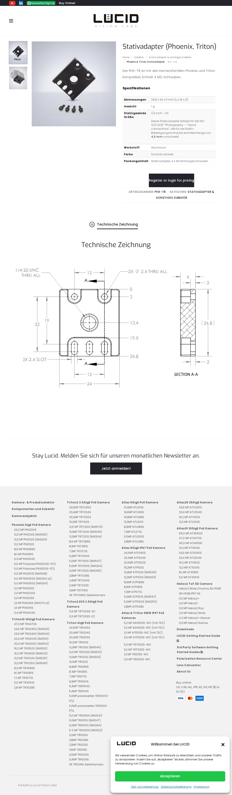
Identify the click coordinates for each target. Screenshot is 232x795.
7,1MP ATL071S (133, 532)
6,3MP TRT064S (79, 556)
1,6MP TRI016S (78, 750)
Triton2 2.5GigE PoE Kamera (88, 502)
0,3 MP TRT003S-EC (82, 616)
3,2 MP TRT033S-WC (137, 649)
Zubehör (139, 57)
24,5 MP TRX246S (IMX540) (32, 634)
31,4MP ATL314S (134, 507)
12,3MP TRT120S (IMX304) (85, 536)
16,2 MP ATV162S (189, 517)
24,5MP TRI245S (79, 628)
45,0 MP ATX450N (190, 543)
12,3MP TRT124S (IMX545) (85, 532)
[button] (223, 744)
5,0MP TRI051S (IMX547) (85, 720)
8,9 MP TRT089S (79, 541)
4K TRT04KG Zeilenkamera (87, 595)
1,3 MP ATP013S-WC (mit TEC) (143, 633)
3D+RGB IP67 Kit (189, 593)
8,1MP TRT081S (78, 546)
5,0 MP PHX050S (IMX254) (31, 583)
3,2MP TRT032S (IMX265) (85, 571)
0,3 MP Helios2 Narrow (193, 623)
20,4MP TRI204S (79, 633)
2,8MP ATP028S (134, 607)
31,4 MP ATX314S (189, 548)
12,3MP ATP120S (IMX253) (140, 577)
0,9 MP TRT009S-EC (82, 611)
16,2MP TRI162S (78, 642)
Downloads (185, 629)
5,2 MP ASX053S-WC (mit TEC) (144, 623)
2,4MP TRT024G (79, 580)
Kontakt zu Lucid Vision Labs (37, 785)
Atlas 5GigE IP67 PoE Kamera (143, 548)
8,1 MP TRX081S (24, 673)
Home (126, 57)
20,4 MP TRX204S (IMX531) (31, 639)
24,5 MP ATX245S (190, 553)
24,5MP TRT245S (80, 507)
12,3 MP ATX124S (189, 567)
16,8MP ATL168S (134, 517)
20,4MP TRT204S (80, 512)
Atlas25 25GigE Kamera (195, 502)
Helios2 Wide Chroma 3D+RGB (200, 588)
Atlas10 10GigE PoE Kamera (197, 528)
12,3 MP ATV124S (189, 522)
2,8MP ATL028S (134, 541)
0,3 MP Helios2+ (189, 598)
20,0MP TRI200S (79, 637)
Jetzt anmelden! (116, 468)
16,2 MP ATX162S (189, 562)
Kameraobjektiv (24, 516)
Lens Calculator (189, 665)
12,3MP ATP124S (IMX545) (140, 572)
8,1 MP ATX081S (188, 572)
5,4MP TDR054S (79, 686)
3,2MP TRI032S (78, 735)
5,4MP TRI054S (79, 691)
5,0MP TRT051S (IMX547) (85, 561)
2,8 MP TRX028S (24, 687)
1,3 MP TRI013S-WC (136, 654)
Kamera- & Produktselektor (33, 502)
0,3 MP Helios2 (188, 603)
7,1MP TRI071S (78, 676)
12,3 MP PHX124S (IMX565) (30, 534)
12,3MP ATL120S (133, 522)
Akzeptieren (170, 776)
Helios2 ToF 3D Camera (194, 584)
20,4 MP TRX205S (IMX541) (31, 644)
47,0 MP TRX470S (25, 624)
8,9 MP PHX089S (24, 549)
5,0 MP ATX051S (189, 577)
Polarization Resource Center (199, 659)
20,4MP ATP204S (135, 558)
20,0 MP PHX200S (25, 530)
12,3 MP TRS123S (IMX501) (85, 652)
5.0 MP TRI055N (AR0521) (85, 730)
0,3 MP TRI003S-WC (137, 659)
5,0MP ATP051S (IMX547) (140, 597)
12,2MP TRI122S (78, 662)
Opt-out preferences (145, 787)
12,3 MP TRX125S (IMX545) (31, 663)
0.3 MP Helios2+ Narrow (194, 618)
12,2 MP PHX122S (24, 544)
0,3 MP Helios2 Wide (192, 613)
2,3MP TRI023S (78, 745)
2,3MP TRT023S (79, 585)
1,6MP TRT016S (78, 590)
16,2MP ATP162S (134, 567)
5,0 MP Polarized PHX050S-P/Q (34, 569)
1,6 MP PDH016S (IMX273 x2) (31, 603)
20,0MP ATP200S (135, 562)
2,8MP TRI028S (78, 740)
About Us (184, 671)
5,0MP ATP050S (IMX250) (140, 602)
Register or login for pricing (171, 180)
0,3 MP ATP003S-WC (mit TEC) (144, 637)
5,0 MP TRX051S (24, 682)
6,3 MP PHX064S (24, 559)
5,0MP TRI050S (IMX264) (85, 725)
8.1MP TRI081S (78, 672)
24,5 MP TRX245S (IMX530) (31, 629)
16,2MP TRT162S (79, 522)
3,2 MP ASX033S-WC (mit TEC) (144, 628)
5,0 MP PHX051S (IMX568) (30, 574)
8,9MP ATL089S (134, 527)
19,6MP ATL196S (134, 512)
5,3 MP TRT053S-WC (137, 644)
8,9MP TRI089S (79, 667)
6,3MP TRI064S (79, 681)
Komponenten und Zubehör (33, 509)
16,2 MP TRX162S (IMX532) (30, 648)
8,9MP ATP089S (134, 582)
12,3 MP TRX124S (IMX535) (30, 658)
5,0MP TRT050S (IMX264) (85, 566)
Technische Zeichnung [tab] (117, 224)
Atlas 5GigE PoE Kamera (140, 502)
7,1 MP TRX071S (23, 678)
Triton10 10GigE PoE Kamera (33, 619)
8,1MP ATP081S (133, 587)
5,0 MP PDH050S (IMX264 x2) (33, 578)
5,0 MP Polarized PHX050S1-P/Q (35, 564)
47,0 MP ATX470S (190, 538)
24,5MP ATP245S (135, 553)
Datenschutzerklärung (176, 787)
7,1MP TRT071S (78, 551)
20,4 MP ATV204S (190, 512)
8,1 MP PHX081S (23, 554)
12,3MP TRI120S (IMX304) (85, 657)
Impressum (202, 787)
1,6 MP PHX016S (23, 608)
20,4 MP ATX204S (190, 558)
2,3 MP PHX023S (24, 598)
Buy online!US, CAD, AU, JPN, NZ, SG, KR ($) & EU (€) (197, 687)
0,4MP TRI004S (79, 759)
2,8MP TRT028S (79, 576)
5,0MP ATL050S (134, 536)
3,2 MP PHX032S (24, 588)
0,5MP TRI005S (79, 755)
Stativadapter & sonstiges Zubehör (170, 57)
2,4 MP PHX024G (24, 593)
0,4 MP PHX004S (24, 613)
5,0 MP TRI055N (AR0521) (85, 715)
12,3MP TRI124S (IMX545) (85, 647)
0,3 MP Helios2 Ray (191, 608)
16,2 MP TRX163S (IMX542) (31, 653)
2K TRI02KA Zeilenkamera (86, 764)
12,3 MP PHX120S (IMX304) (30, 539)
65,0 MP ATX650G (191, 533)
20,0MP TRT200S (80, 517)
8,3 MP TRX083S (24, 668)
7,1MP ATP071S (133, 592)
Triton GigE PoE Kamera (85, 623)
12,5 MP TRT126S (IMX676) (86, 527)
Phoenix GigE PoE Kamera (31, 525)
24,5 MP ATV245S (190, 507)
